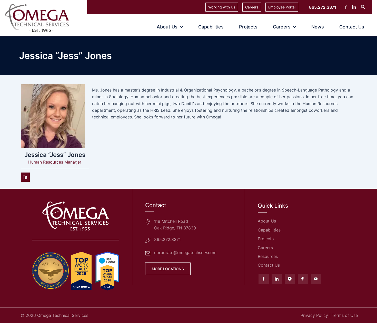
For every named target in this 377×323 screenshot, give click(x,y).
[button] (363, 7)
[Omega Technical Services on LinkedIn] (277, 279)
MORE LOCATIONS (168, 269)
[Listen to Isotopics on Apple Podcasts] (303, 279)
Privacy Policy (314, 315)
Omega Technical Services (62, 315)
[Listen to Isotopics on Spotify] (290, 279)
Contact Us (351, 26)
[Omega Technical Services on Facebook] (264, 279)
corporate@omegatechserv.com (185, 252)
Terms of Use (345, 315)
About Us (167, 26)
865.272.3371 (167, 239)
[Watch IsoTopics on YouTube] (316, 279)
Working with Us (221, 7)
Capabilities (211, 26)
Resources (268, 256)
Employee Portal (281, 7)
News (317, 26)
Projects (248, 26)
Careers (251, 7)
